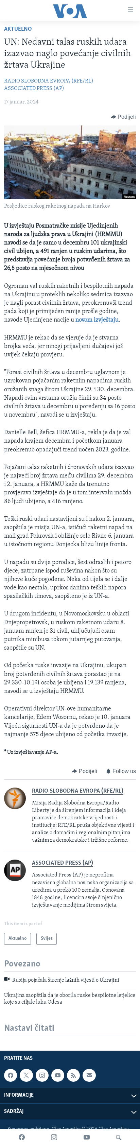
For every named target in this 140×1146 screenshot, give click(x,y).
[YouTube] (86, 1137)
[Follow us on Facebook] (10, 1075)
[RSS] (73, 1075)
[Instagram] (54, 1137)
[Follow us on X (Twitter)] (26, 1075)
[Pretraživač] (118, 1137)
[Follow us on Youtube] (57, 1075)
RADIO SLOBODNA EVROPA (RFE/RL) (48, 81)
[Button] (123, 117)
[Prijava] (89, 1075)
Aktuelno (18, 29)
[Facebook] (21, 1137)
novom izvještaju (97, 320)
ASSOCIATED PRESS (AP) (34, 88)
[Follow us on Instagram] (42, 1075)
